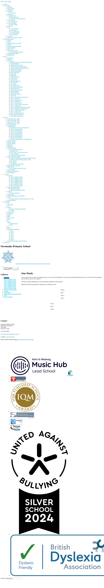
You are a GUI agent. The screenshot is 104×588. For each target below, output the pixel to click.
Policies (9, 40)
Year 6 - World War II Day (17, 113)
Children (6, 174)
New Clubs (13, 84)
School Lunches (11, 142)
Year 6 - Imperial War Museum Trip (19, 68)
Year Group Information (13, 229)
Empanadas (13, 75)
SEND (9, 44)
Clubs (8, 197)
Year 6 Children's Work (16, 184)
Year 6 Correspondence (16, 136)
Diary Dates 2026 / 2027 (13, 120)
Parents (6, 117)
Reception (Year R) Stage (16, 164)
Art (8, 203)
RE (8, 226)
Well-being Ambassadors (13, 187)
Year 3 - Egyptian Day (16, 100)
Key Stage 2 (13, 162)
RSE (11, 225)
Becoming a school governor (17, 18)
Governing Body (11, 15)
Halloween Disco (14, 76)
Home (5, 4)
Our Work (9, 175)
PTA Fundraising (14, 31)
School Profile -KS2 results (14, 43)
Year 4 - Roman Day (15, 105)
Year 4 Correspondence (16, 133)
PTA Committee (14, 28)
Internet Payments (11, 140)
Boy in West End (14, 72)
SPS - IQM (10, 49)
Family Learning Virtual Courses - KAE (20, 159)
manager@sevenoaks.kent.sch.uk (10, 334)
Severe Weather (11, 169)
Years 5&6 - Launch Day (16, 116)
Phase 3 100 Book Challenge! (18, 209)
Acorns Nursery (14, 153)
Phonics (12, 210)
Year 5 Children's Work (16, 182)
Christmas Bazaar (14, 63)
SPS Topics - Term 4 (15, 94)
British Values (14, 223)
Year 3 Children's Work (16, 180)
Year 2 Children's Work (16, 178)
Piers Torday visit (14, 88)
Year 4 (12, 235)
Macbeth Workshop (15, 81)
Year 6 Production (15, 193)
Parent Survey (14, 21)
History (9, 214)
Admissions (10, 10)
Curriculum (7, 201)
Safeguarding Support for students (16, 196)
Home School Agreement (13, 165)
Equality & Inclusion (12, 50)
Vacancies (9, 36)
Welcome (9, 7)
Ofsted (9, 42)
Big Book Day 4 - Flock (16, 65)
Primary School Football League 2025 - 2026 (22, 198)
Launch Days (13, 79)
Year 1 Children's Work (16, 177)
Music (8, 219)
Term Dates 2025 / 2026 (13, 119)
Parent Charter (11, 172)
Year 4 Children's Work (16, 181)
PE (8, 220)
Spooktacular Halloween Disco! (18, 66)
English (9, 207)
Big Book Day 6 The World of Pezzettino (21, 62)
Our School (7, 5)
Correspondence (11, 126)
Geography (10, 213)
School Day (10, 14)
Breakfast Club (14, 151)
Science (9, 228)
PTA (8, 27)
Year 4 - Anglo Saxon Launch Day (19, 104)
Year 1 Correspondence (16, 129)
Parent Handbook (11, 124)
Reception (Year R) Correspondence (19, 127)
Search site (3, 578)
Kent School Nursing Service (17, 155)
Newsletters (10, 58)
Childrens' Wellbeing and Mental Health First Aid (23, 158)
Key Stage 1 (13, 161)
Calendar (9, 59)
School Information (9, 39)
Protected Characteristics (16, 52)
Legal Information (10, 337)
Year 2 (12, 232)
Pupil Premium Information (14, 46)
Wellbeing (9, 145)
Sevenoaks (33, 263)
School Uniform (11, 143)
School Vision (10, 8)
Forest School (10, 212)
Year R (12, 239)
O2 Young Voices (14, 85)
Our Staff (9, 11)
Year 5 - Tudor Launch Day (17, 110)
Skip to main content (6, 1)
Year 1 (12, 230)
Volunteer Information (12, 171)
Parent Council (11, 20)
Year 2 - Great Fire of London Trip (19, 97)
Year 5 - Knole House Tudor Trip (18, 108)
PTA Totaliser (13, 34)
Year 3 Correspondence (16, 132)
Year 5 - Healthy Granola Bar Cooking (20, 107)
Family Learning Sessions (13, 156)
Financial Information (12, 53)
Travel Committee (11, 23)
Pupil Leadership (11, 200)
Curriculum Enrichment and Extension (17, 241)
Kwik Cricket (13, 78)
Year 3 (12, 233)
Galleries (9, 191)
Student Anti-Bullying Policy (17, 190)
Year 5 (12, 236)
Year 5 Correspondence (16, 135)
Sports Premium (11, 47)
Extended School (11, 148)
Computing (10, 204)
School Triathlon (14, 92)
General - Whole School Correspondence (21, 139)
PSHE (8, 222)
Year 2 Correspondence (16, 130)
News (5, 56)
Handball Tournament (16, 69)
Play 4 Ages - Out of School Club (19, 152)
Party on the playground (16, 87)
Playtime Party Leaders (16, 89)
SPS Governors (14, 17)
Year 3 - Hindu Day (15, 101)
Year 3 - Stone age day (16, 103)
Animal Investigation (15, 71)
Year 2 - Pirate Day (15, 98)
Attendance (10, 146)
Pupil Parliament (14, 91)
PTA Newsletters (14, 33)
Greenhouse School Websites (26, 339)
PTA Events (13, 30)
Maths (8, 216)
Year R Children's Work (16, 185)
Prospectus (10, 26)
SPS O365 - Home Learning (14, 37)
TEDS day (13, 95)
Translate (16, 269)
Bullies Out (13, 74)
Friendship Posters (15, 188)
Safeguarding (10, 55)
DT (8, 206)
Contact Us (7, 242)
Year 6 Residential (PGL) (16, 114)
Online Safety (10, 167)
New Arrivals (13, 82)
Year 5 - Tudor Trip (15, 111)
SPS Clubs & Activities (16, 149)
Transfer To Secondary (16, 137)
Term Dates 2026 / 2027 (13, 121)
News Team (10, 60)
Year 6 (12, 238)
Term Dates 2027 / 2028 (13, 123)
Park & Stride (13, 24)
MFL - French (10, 217)
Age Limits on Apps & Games (18, 168)
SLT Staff (12, 12)
